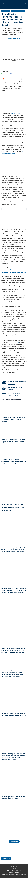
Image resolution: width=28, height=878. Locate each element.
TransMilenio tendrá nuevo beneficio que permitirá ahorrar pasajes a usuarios (13, 798)
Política (14, 868)
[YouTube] (18, 820)
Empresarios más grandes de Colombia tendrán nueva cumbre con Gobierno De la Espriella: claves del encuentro (13, 549)
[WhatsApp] (2, 73)
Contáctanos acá (14, 841)
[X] (5, 73)
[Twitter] (7, 820)
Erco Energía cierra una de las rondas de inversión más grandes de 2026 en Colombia (13, 420)
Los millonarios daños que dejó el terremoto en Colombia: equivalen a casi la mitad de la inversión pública (13, 462)
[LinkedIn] (8, 73)
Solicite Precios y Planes (14, 870)
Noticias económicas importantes (17, 10)
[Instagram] (13, 820)
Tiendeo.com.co (14, 342)
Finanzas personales (6, 10)
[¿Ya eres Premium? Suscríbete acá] (4, 394)
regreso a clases (15, 113)
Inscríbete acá (6, 858)
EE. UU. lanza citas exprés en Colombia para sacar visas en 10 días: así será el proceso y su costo (13, 715)
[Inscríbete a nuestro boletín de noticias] (4, 382)
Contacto (14, 866)
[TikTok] (15, 820)
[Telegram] (14, 73)
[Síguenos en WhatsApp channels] (4, 388)
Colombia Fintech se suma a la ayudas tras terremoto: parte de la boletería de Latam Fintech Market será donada (13, 590)
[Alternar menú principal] (3, 3)
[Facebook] (11, 73)
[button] (26, 4)
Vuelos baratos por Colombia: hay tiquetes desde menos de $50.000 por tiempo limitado (13, 507)
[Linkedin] (10, 820)
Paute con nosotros (14, 872)
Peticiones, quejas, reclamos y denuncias (14, 874)
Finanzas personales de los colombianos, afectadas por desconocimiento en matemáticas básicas (13, 270)
